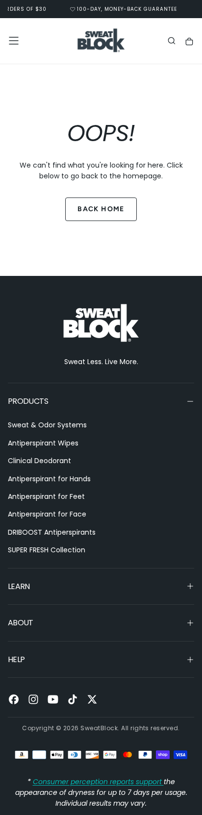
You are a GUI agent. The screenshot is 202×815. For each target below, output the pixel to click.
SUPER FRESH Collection (46, 550)
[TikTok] (72, 699)
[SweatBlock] (101, 323)
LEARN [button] (19, 586)
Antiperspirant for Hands (49, 479)
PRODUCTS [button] (28, 401)
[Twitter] (92, 699)
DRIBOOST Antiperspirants (52, 532)
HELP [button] (16, 659)
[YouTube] (53, 699)
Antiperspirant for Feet (46, 496)
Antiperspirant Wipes (43, 443)
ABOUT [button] (20, 622)
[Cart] (189, 42)
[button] (14, 41)
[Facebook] (14, 699)
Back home (101, 209)
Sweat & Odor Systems (47, 425)
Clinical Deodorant (39, 461)
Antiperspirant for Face (47, 514)
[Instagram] (33, 699)
